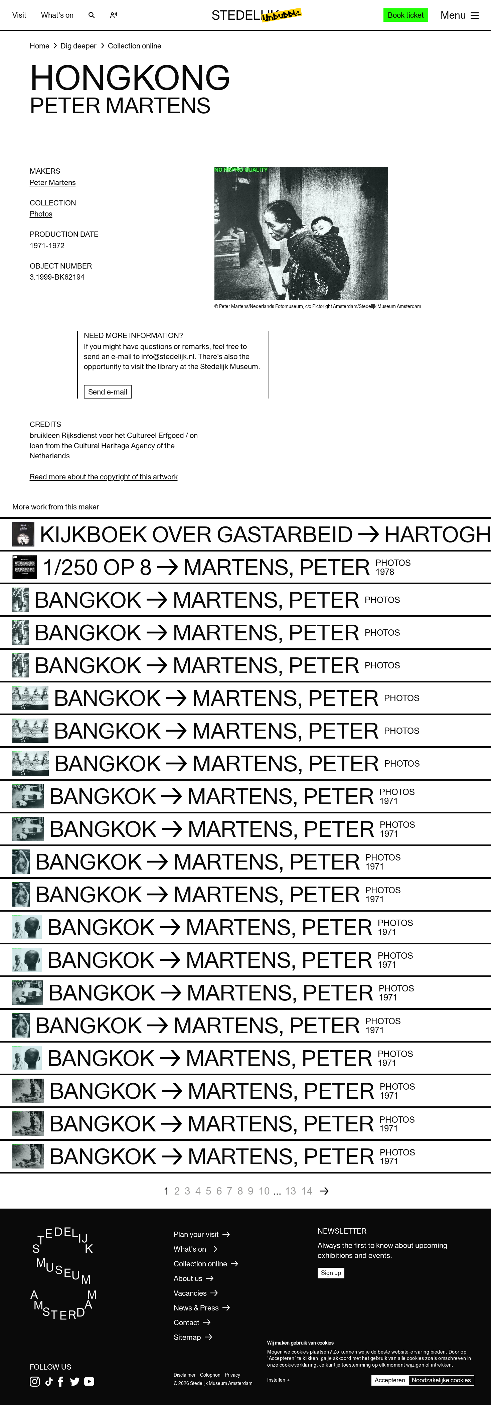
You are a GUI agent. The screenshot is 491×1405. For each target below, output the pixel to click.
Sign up (331, 1272)
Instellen (276, 1380)
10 (264, 1191)
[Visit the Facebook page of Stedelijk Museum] (60, 1382)
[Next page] (324, 1191)
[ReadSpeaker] (114, 15)
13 (290, 1191)
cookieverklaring (298, 1365)
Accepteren (390, 1380)
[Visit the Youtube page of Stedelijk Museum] (89, 1382)
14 (307, 1191)
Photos (41, 213)
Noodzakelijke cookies (441, 1380)
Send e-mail (107, 391)
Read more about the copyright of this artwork (104, 476)
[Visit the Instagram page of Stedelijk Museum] (35, 1382)
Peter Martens (53, 182)
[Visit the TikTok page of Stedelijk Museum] (49, 1382)
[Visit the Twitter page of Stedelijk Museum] (75, 1382)
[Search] (92, 15)
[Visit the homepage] (63, 1317)
